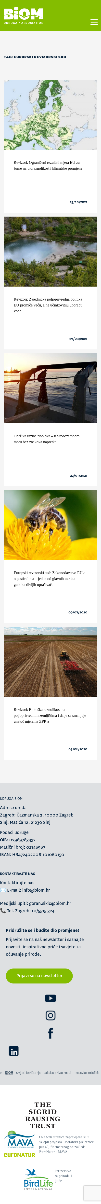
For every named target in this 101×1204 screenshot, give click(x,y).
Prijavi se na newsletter (39, 976)
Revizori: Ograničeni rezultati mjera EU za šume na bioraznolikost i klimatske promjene (48, 165)
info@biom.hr (36, 890)
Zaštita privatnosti (57, 1073)
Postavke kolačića (87, 1073)
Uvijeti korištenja (28, 1073)
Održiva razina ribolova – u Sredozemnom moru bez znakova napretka (46, 439)
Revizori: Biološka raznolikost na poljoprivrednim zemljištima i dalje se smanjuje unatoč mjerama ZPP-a (50, 715)
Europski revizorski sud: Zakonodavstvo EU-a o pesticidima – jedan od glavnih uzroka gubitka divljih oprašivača (50, 579)
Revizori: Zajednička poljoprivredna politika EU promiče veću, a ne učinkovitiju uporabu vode (48, 305)
